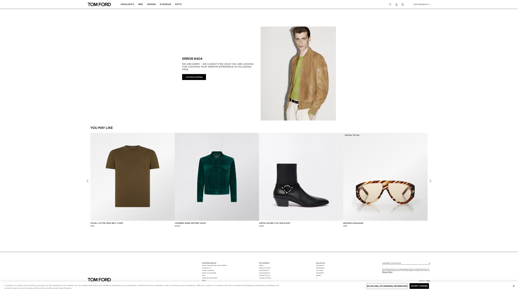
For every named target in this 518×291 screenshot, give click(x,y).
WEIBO (318, 275)
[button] (396, 4)
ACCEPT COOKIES (419, 286)
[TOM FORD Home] (99, 4)
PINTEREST (320, 273)
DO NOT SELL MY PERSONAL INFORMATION (387, 286)
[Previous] (87, 181)
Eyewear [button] (165, 4)
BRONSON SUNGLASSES (353, 223)
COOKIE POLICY (264, 275)
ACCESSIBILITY (264, 270)
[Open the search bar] (390, 4)
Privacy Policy (387, 272)
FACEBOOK (320, 265)
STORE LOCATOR (208, 270)
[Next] (430, 181)
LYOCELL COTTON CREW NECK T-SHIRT (107, 223)
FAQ (203, 275)
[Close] (514, 286)
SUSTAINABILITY (264, 273)
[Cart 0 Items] (403, 5)
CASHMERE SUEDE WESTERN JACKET (191, 223)
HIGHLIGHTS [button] (127, 4)
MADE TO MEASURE (209, 273)
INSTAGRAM (320, 268)
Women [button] (151, 4)
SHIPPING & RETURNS (209, 278)
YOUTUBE (319, 270)
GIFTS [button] (178, 4)
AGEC (204, 280)
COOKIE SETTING (265, 278)
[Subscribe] (429, 263)
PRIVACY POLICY (265, 268)
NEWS (261, 265)
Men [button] (140, 4)
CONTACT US (206, 268)
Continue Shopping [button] (194, 77)
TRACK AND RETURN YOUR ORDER (214, 265)
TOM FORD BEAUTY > (421, 4)
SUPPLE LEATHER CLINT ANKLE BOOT (274, 223)
